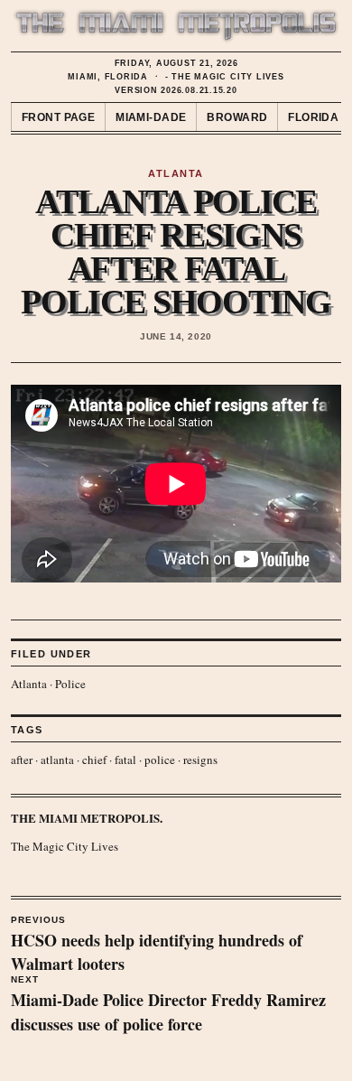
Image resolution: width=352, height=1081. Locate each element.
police (159, 759)
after (21, 759)
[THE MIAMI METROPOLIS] (176, 26)
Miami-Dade (151, 117)
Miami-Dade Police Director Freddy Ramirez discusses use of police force (168, 1005)
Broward (237, 117)
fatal (125, 759)
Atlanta (29, 684)
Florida (313, 117)
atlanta (57, 759)
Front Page (58, 117)
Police (70, 684)
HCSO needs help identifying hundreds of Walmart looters (156, 945)
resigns (200, 759)
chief (94, 759)
